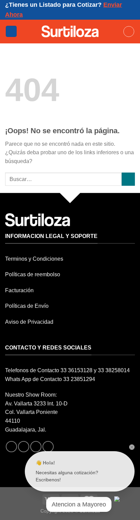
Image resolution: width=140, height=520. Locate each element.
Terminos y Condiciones (34, 259)
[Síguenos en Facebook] (11, 446)
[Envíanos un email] (35, 446)
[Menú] (11, 31)
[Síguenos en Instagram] (23, 446)
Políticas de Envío (27, 306)
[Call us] (48, 446)
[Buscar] (128, 31)
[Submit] (128, 179)
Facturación (19, 290)
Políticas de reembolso (32, 274)
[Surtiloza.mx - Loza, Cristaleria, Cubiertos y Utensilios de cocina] (70, 31)
